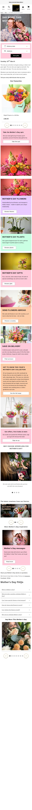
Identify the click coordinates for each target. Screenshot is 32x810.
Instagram (27, 576)
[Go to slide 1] (12, 492)
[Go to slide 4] (18, 492)
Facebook (3, 578)
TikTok (8, 578)
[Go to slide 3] (16, 492)
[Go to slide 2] (14, 492)
